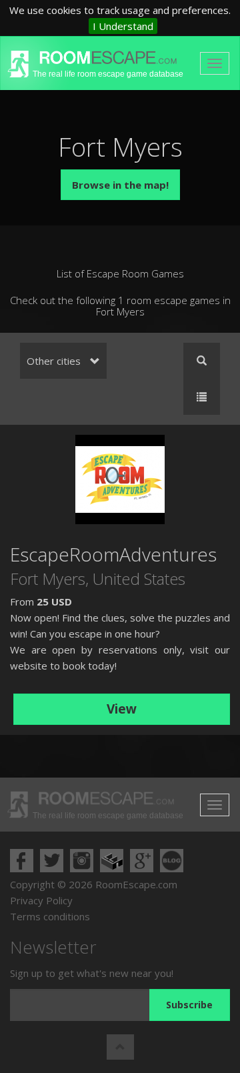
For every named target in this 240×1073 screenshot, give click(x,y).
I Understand (123, 26)
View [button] (122, 709)
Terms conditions (50, 916)
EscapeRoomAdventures (113, 554)
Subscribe (189, 1004)
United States (139, 579)
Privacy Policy (41, 900)
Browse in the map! (120, 184)
